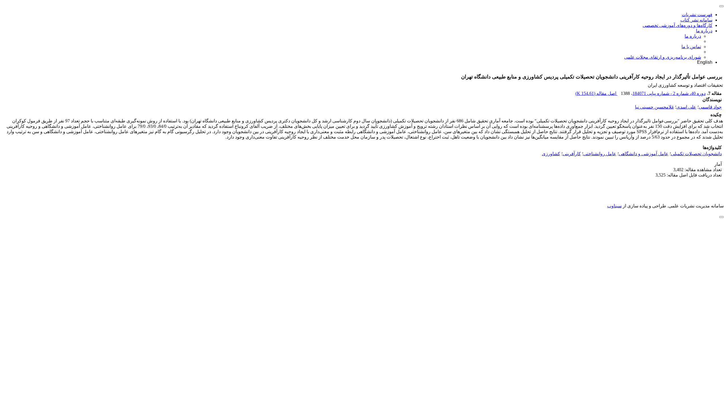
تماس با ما (691, 46)
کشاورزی (551, 153)
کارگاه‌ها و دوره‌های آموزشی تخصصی (677, 25)
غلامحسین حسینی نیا (654, 107)
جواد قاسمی (710, 107)
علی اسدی (686, 107)
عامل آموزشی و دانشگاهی (643, 153)
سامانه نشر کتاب (696, 20)
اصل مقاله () (596, 93)
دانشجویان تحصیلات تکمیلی (696, 153)
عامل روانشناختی (599, 153)
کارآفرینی (572, 153)
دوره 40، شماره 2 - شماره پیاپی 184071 (669, 93)
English (704, 62)
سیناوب (614, 205)
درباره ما (704, 30)
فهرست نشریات (697, 14)
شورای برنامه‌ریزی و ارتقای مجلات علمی (662, 57)
